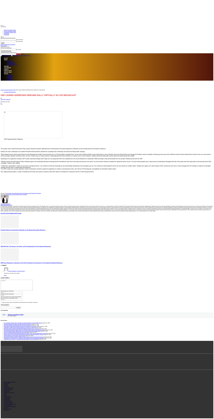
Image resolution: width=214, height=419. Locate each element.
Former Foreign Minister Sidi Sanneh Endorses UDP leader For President (24, 193)
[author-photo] (5, 202)
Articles (6, 66)
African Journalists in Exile (10, 31)
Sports (6, 73)
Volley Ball (10, 78)
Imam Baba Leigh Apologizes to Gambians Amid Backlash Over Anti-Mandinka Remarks (24, 338)
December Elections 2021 (9, 90)
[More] (21, 106)
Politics (6, 69)
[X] (9, 106)
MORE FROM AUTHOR (16, 213)
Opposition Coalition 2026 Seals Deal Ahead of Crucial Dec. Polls (19, 327)
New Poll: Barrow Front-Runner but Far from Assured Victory (17, 324)
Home (6, 58)
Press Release (11, 62)
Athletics (9, 75)
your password (19, 41)
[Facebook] (3, 106)
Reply (5, 275)
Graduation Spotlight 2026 (10, 32)
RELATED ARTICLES (6, 213)
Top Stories (7, 67)
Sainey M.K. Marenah (5, 99)
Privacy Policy (4, 45)
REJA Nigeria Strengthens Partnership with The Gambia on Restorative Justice (22, 326)
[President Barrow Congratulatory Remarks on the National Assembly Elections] (10, 227)
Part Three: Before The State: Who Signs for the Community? (17, 325)
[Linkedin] (15, 106)
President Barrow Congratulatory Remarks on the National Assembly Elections (23, 230)
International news (12, 64)
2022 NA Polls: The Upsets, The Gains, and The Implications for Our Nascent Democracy (26, 246)
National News (11, 63)
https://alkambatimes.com (6, 205)
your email (18, 49)
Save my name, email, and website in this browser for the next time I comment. (20, 302)
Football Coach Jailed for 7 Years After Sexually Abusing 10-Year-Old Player (21, 339)
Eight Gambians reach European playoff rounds (15, 335)
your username (19, 39)
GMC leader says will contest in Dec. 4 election (16, 194)
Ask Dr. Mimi (8, 72)
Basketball (10, 76)
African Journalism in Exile (15, 314)
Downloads (6, 33)
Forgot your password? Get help (8, 44)
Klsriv (9, 271)
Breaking (9, 61)
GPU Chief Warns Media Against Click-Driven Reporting (16, 332)
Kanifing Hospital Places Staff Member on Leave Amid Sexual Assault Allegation (22, 331)
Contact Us (6, 34)
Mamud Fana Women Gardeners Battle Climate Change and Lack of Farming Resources (24, 337)
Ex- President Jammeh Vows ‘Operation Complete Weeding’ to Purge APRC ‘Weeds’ (23, 323)
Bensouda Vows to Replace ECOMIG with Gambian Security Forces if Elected (21, 328)
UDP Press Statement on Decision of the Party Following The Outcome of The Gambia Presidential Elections (32, 262)
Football (9, 77)
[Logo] (6, 55)
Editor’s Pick (8, 70)
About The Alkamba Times (10, 30)
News (5, 59)
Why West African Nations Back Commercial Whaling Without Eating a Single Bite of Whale (24, 330)
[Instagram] (10, 377)
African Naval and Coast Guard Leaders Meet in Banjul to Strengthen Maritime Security (23, 334)
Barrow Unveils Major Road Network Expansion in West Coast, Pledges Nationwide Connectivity (26, 333)
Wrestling (10, 80)
